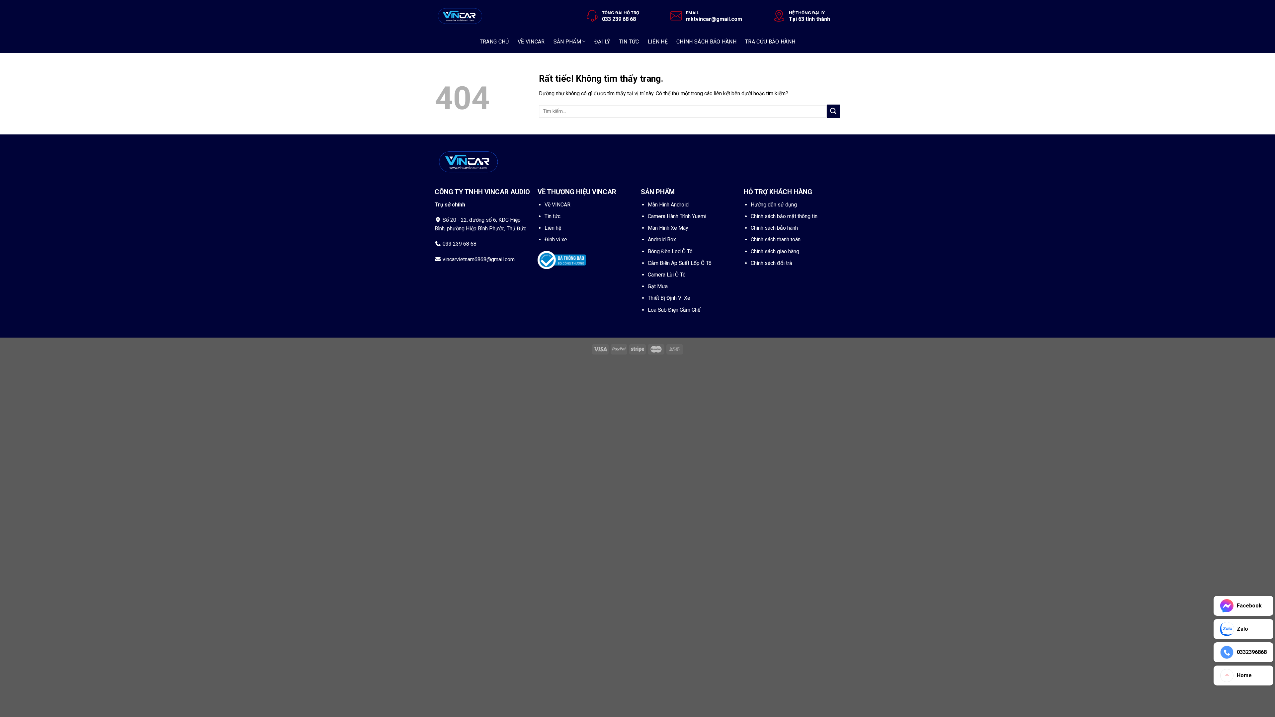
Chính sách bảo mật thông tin (784, 216)
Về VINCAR (557, 204)
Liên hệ (553, 228)
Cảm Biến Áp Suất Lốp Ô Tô (680, 263)
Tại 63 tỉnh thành (809, 19)
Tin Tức (629, 42)
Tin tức (552, 216)
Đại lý (602, 42)
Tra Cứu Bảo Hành (770, 42)
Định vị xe (556, 239)
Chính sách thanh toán (776, 239)
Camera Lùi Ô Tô (667, 275)
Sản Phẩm (567, 42)
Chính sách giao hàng (775, 251)
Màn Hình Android (668, 204)
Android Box (662, 239)
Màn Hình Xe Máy (668, 228)
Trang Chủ (494, 42)
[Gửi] (833, 111)
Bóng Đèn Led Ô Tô (670, 251)
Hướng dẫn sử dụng (774, 204)
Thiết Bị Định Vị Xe (669, 298)
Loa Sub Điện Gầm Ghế (674, 310)
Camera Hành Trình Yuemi (677, 216)
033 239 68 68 (619, 19)
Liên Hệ (658, 42)
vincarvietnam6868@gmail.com (479, 259)
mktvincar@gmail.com (714, 19)
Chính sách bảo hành (706, 42)
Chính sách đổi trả (771, 263)
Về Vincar (531, 42)
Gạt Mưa (658, 286)
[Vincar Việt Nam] (460, 15)
